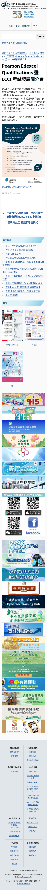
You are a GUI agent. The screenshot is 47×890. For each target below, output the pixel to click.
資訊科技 (14, 771)
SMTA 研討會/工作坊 (22, 186)
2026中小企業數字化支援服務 (33, 796)
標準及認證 (14, 752)
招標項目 (32, 855)
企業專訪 (32, 831)
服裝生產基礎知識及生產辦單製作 (21, 245)
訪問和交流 (14, 851)
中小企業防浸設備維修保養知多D (33, 789)
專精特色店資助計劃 (33, 776)
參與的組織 (14, 855)
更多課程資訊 (11, 295)
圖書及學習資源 (33, 760)
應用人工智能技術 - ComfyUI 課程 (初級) (24, 283)
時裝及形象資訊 (14, 831)
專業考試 (32, 756)
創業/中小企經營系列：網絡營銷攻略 (22, 291)
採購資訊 (32, 851)
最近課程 (7, 240)
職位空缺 (32, 847)
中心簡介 (14, 847)
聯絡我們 (14, 859)
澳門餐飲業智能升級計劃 (33, 810)
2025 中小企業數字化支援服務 (32, 803)
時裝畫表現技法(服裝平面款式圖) (20, 257)
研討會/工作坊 (32, 822)
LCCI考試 (6, 186)
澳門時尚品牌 (14, 836)
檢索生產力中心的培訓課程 (14, 43)
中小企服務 (32, 771)
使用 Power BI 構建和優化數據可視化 (22, 287)
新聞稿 (14, 863)
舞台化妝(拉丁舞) (13, 253)
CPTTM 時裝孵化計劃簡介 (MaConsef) (14, 825)
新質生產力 (32, 826)
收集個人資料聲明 (23, 883)
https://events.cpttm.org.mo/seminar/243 (23, 110)
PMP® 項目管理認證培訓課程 (19, 249)
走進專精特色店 (33, 782)
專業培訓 (32, 752)
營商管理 (14, 756)
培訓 (17, 25)
